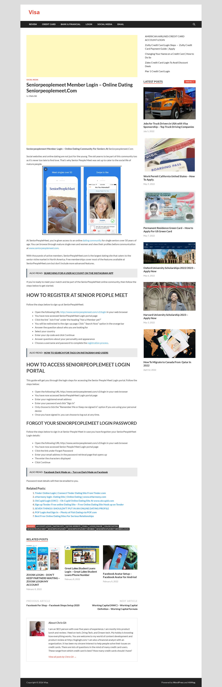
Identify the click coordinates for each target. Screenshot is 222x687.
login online (96, 526)
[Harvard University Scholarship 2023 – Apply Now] (169, 296)
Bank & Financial (70, 24)
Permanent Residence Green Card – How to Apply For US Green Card (168, 229)
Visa (34, 12)
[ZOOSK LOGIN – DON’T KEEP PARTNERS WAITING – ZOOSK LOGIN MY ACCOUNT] (43, 558)
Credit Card (49, 24)
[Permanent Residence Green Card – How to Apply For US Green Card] (169, 206)
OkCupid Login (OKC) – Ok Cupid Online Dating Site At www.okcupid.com (74, 500)
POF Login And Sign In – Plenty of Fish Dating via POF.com (66, 512)
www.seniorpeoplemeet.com (44, 248)
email (85, 526)
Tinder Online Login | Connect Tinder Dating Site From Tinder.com (70, 493)
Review (33, 24)
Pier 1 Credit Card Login (157, 71)
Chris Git (33, 96)
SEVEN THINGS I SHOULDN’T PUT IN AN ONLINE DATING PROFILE (72, 508)
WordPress (178, 682)
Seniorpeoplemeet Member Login (112, 529)
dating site (58, 526)
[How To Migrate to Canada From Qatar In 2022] (169, 343)
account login (43, 526)
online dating (111, 526)
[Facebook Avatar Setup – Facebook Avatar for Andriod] (120, 558)
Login (89, 24)
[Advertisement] (81, 56)
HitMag (191, 682)
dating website (73, 526)
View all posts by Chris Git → (62, 656)
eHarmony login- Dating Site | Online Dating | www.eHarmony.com (70, 496)
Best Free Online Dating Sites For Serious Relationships (64, 516)
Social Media (104, 24)
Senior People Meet (36, 529)
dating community (92, 240)
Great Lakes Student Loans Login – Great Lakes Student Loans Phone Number (81, 572)
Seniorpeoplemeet (57, 529)
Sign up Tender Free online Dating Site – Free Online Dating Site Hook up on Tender (79, 504)
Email (120, 24)
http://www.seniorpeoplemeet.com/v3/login (83, 311)
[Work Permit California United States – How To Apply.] (169, 154)
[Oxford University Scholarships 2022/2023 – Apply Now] (169, 252)
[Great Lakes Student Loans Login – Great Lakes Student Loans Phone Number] (82, 555)
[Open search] (194, 24)
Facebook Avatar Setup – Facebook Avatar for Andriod (120, 575)
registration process (97, 342)
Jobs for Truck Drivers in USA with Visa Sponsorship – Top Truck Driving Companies (168, 125)
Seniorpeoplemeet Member (81, 529)
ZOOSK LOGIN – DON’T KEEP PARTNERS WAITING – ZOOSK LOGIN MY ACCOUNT (43, 579)
